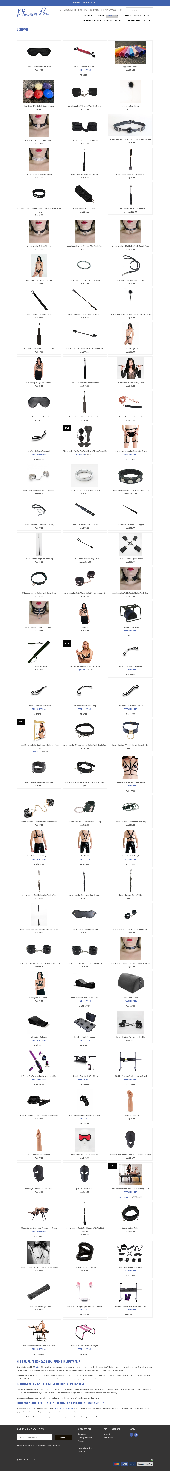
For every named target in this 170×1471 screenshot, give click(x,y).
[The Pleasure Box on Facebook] (131, 1435)
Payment (80, 1441)
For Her (87, 16)
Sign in (121, 10)
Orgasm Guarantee (68, 10)
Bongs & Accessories (113, 20)
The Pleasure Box (30, 1460)
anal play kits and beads (63, 1408)
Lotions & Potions (91, 20)
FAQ (85, 10)
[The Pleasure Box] (33, 13)
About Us (107, 1434)
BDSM (37, 1367)
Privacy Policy (83, 1451)
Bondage (110, 16)
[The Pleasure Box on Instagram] (136, 1435)
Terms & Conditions (84, 1448)
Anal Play (125, 16)
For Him (98, 16)
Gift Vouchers (133, 20)
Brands (76, 16)
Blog (80, 10)
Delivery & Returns (109, 10)
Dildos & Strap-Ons (142, 16)
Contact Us (94, 10)
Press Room (108, 1437)
